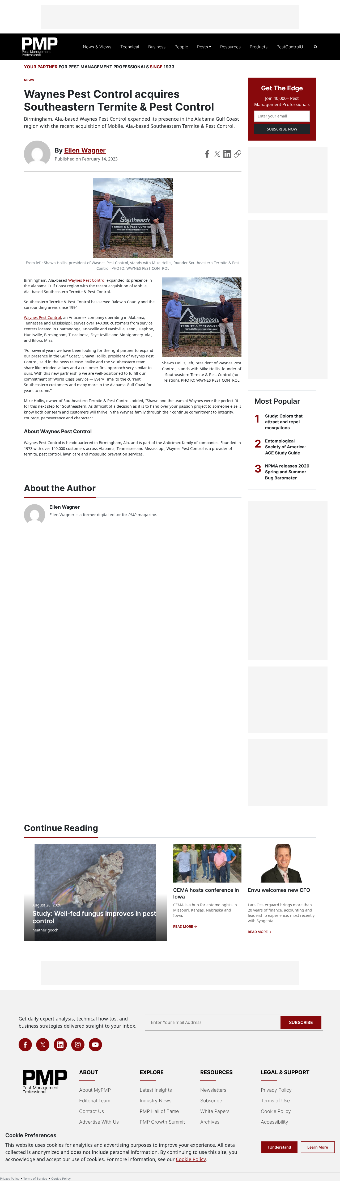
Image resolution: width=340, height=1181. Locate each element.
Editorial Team (94, 1100)
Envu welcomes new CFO (279, 890)
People (181, 46)
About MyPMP (95, 1090)
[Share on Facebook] (207, 154)
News (29, 80)
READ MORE (183, 927)
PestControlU (290, 46)
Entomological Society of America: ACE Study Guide (285, 446)
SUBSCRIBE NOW (282, 129)
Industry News (155, 1100)
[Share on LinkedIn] (227, 154)
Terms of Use (275, 1100)
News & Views (97, 46)
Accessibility (274, 1122)
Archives (209, 1122)
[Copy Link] (237, 154)
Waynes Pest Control (86, 280)
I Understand (279, 1147)
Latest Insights (156, 1090)
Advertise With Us (99, 1122)
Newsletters (213, 1090)
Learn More (317, 1147)
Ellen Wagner (85, 150)
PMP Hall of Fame (159, 1111)
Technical (129, 46)
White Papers (215, 1111)
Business (156, 46)
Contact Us (91, 1111)
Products (258, 46)
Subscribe (301, 1022)
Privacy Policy (276, 1090)
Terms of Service (35, 1178)
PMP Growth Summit (162, 1122)
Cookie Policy (276, 1111)
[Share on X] (217, 154)
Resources (230, 46)
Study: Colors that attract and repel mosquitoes (284, 422)
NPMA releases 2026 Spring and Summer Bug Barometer (287, 471)
